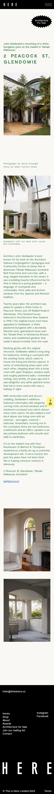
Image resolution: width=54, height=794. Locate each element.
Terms (47, 790)
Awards (7, 723)
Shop (6, 716)
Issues (6, 713)
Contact (7, 733)
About (6, 720)
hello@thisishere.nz (14, 691)
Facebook (42, 716)
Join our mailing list (14, 730)
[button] (49, 4)
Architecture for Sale (15, 726)
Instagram (42, 712)
